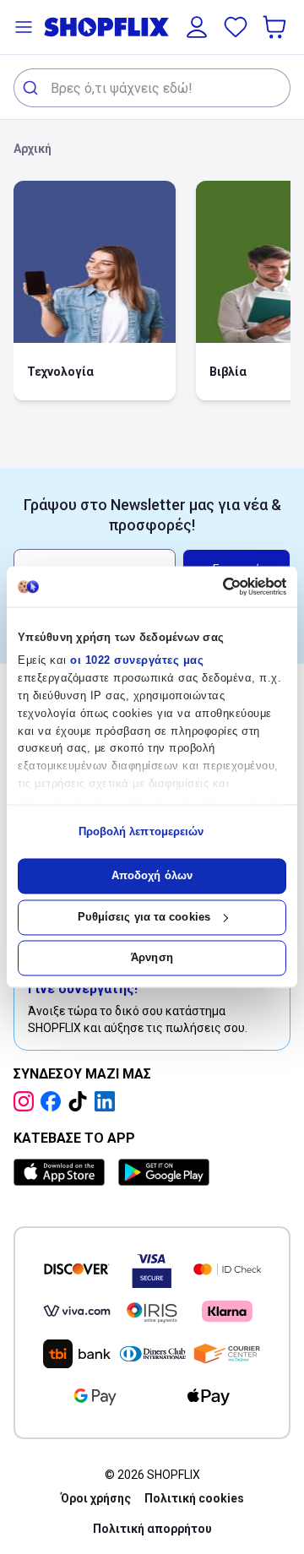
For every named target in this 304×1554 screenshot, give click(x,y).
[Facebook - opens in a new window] (54, 1101)
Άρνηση (152, 958)
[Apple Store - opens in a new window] (62, 1172)
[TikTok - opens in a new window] (81, 1101)
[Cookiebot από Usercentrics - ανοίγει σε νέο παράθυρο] (215, 586)
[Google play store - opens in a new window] (163, 1172)
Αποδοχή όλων (152, 876)
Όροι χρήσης (96, 1498)
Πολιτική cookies (194, 1498)
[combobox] (152, 87)
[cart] (276, 27)
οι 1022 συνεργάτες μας (137, 661)
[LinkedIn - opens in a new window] (108, 1101)
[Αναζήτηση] (32, 87)
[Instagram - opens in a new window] (27, 1101)
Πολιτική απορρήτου (152, 1528)
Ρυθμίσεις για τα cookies (144, 916)
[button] (24, 27)
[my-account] (196, 27)
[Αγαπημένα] (235, 27)
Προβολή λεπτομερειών (141, 831)
